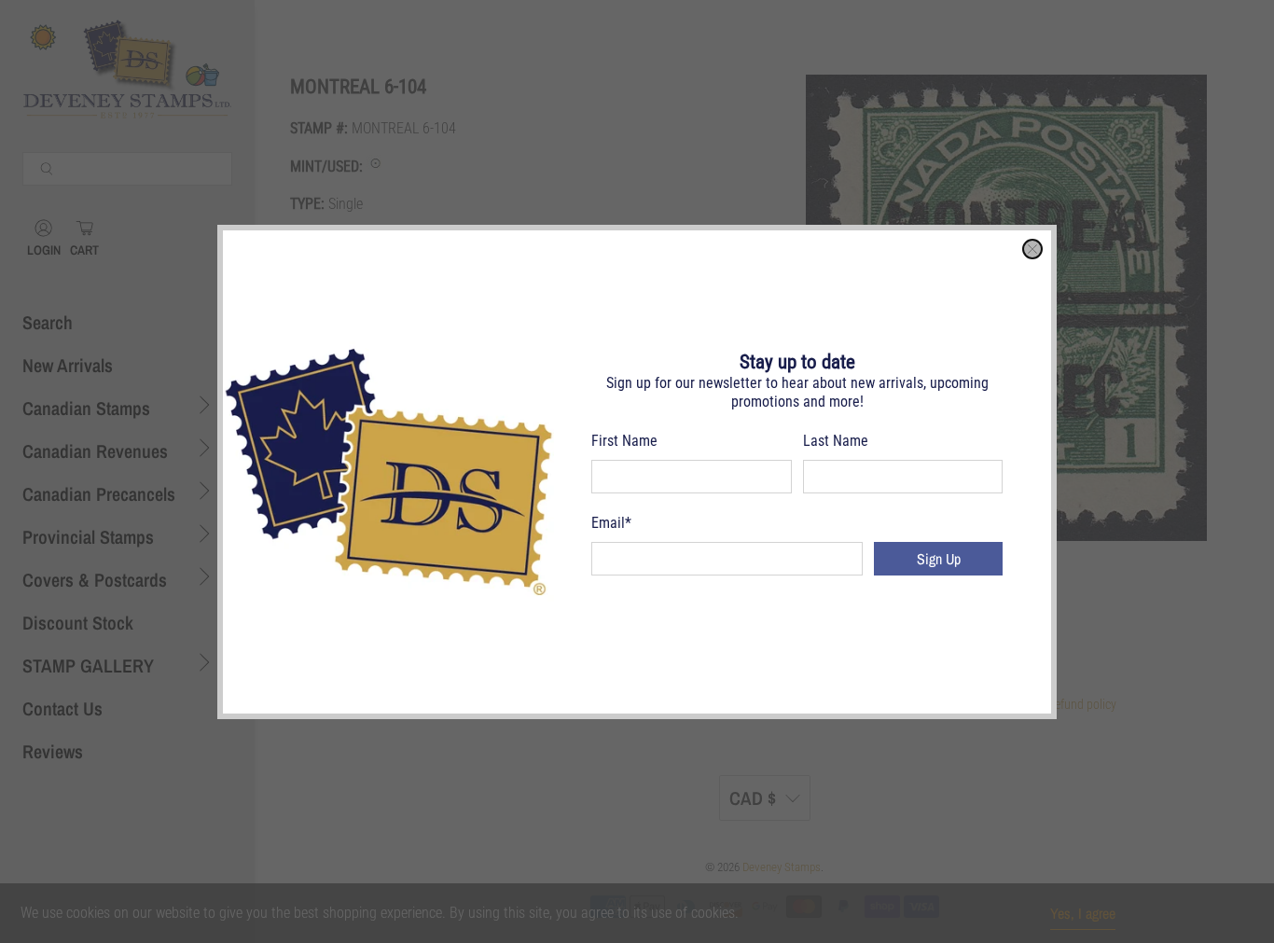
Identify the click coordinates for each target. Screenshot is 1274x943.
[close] (1032, 249)
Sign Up (939, 558)
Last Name (835, 441)
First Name (624, 441)
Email (611, 523)
